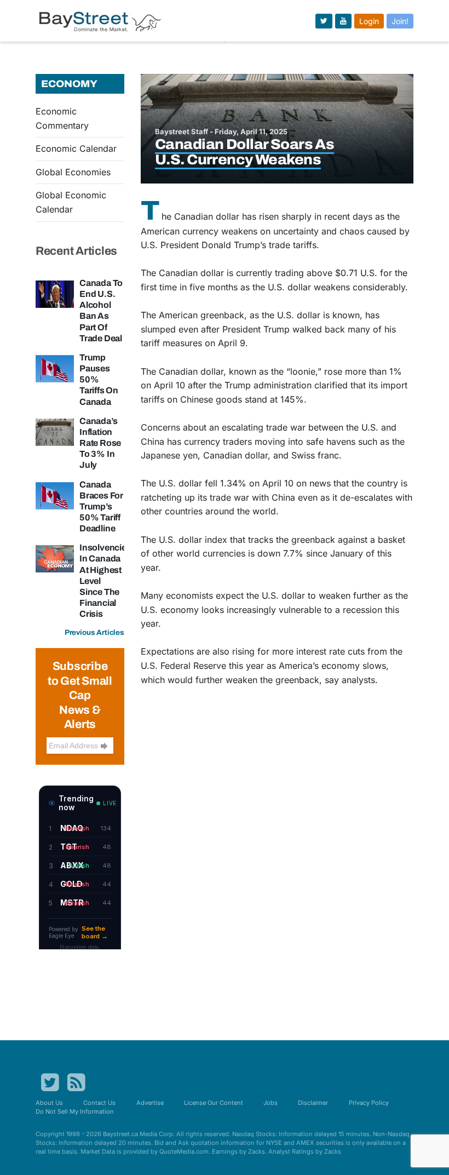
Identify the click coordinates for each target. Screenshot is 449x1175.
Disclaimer (313, 1103)
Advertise (150, 1103)
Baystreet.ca (120, 1134)
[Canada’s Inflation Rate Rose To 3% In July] (55, 431)
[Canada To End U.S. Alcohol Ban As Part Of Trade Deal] (55, 293)
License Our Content (213, 1103)
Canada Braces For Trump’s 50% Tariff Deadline (101, 507)
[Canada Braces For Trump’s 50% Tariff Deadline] (55, 494)
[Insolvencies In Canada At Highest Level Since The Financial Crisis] (55, 558)
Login (369, 21)
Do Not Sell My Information (75, 1111)
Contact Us (99, 1103)
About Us (49, 1103)
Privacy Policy (369, 1103)
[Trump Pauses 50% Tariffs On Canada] (55, 367)
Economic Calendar (76, 148)
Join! (400, 21)
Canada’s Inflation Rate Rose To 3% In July (100, 443)
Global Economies (73, 172)
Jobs (270, 1103)
